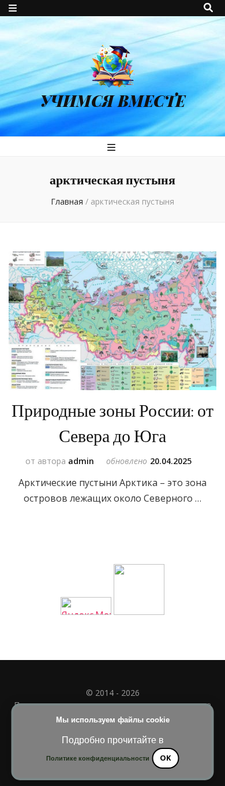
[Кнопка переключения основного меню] (112, 147)
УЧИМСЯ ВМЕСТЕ (112, 100)
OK (165, 757)
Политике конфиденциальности (97, 758)
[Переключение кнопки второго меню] (13, 8)
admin (81, 460)
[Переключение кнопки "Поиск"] (208, 7)
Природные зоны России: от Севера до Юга (112, 423)
